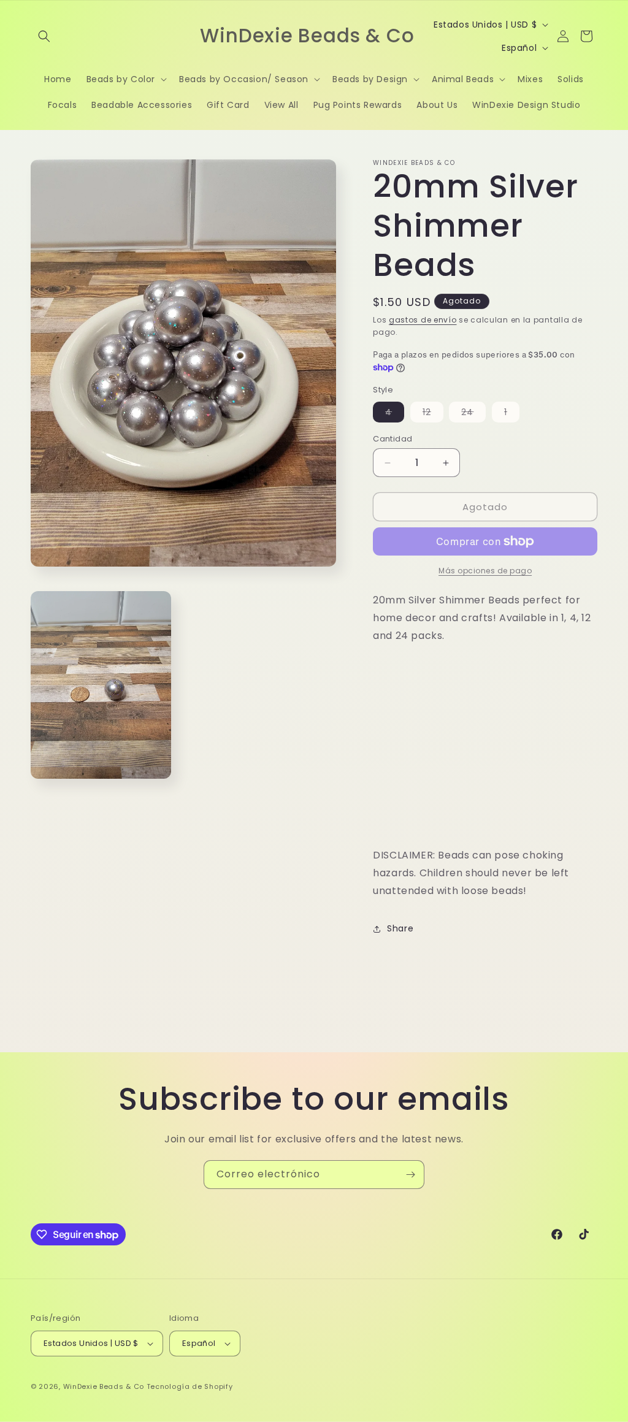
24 (473, 413)
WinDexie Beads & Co (103, 1386)
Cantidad (392, 439)
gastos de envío (423, 320)
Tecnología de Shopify (190, 1386)
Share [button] (400, 928)
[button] (44, 36)
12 (433, 413)
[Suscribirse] (410, 1174)
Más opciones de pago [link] (485, 570)
